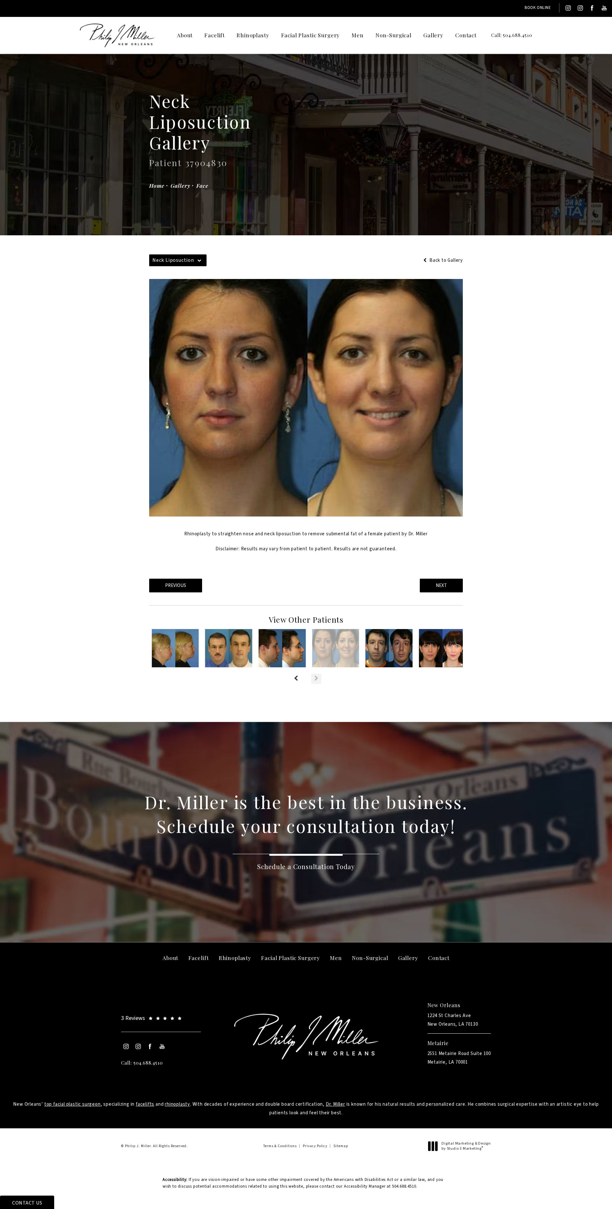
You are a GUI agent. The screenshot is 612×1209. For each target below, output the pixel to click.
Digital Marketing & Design (466, 1146)
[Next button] (316, 679)
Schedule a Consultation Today (306, 866)
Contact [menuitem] (466, 35)
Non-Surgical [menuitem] (393, 35)
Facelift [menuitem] (214, 35)
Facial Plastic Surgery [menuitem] (310, 35)
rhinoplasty (177, 1104)
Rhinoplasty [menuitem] (253, 35)
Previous (175, 585)
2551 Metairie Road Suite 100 (459, 1058)
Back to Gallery (445, 260)
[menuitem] (567, 8)
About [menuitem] (185, 35)
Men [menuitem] (358, 35)
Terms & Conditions (280, 1146)
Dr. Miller (335, 1104)
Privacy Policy (315, 1146)
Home (156, 185)
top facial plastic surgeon (72, 1104)
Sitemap (340, 1146)
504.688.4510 (404, 1186)
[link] (506, 35)
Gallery (180, 185)
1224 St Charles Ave (452, 1020)
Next (441, 585)
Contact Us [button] (27, 1202)
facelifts (145, 1104)
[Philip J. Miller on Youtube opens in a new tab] (604, 8)
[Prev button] (296, 679)
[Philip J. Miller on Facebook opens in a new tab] (591, 8)
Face (202, 185)
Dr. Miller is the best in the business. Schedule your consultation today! (305, 814)
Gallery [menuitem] (433, 35)
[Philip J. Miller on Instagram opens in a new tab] (567, 8)
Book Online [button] (538, 8)
